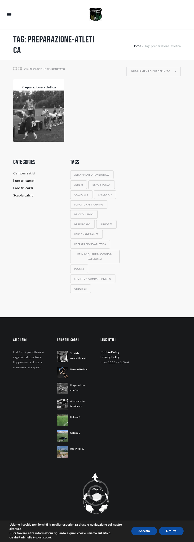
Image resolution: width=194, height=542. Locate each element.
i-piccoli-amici (83, 214)
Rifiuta (171, 531)
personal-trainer (86, 234)
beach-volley (102, 184)
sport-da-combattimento (92, 278)
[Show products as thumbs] (15, 69)
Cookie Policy (110, 352)
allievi (78, 184)
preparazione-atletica (90, 244)
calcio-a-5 (81, 194)
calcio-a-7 (105, 194)
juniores (106, 224)
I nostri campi (24, 180)
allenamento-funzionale (91, 174)
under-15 (80, 288)
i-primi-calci (82, 224)
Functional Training (88, 204)
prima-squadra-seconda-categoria (94, 256)
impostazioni (42, 537)
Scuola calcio (23, 195)
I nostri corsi (23, 188)
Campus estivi (24, 173)
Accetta (144, 531)
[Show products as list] (20, 69)
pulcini (79, 268)
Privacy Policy (110, 357)
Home (137, 46)
